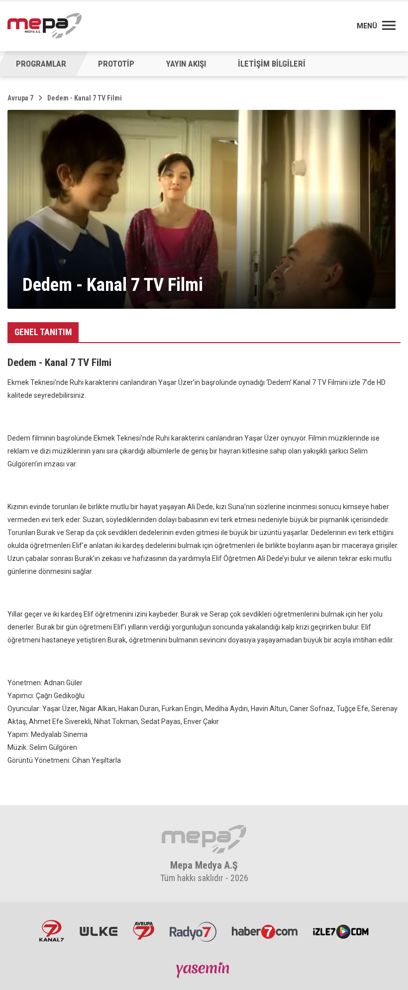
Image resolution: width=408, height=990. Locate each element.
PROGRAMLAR (41, 64)
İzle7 (341, 931)
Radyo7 (193, 931)
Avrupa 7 (20, 98)
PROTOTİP (116, 64)
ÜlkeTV (98, 931)
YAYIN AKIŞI (186, 64)
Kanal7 (51, 931)
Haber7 (265, 931)
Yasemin (204, 970)
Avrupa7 (143, 931)
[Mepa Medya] (44, 26)
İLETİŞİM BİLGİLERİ (272, 64)
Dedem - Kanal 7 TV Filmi (84, 98)
